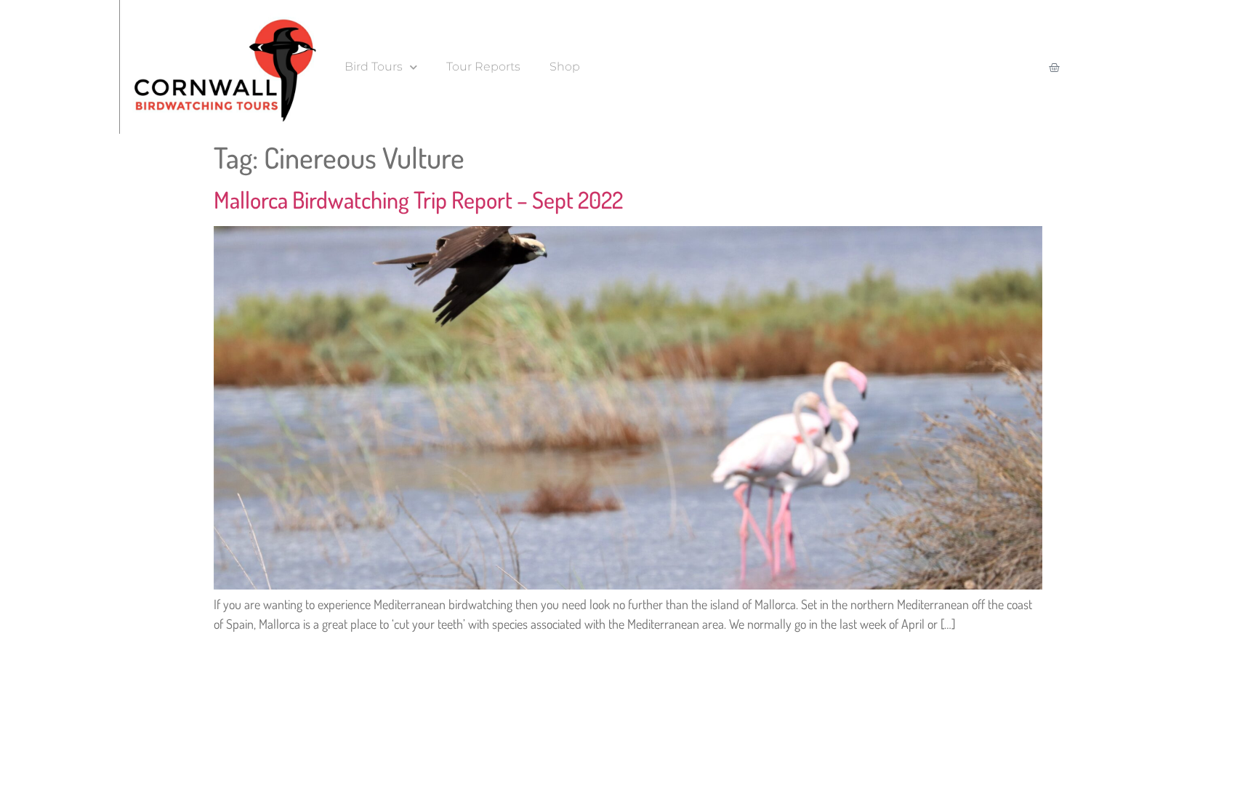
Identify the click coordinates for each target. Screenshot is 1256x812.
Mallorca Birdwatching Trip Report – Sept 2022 (418, 199)
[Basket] (1054, 67)
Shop (565, 66)
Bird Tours (374, 66)
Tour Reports (483, 66)
